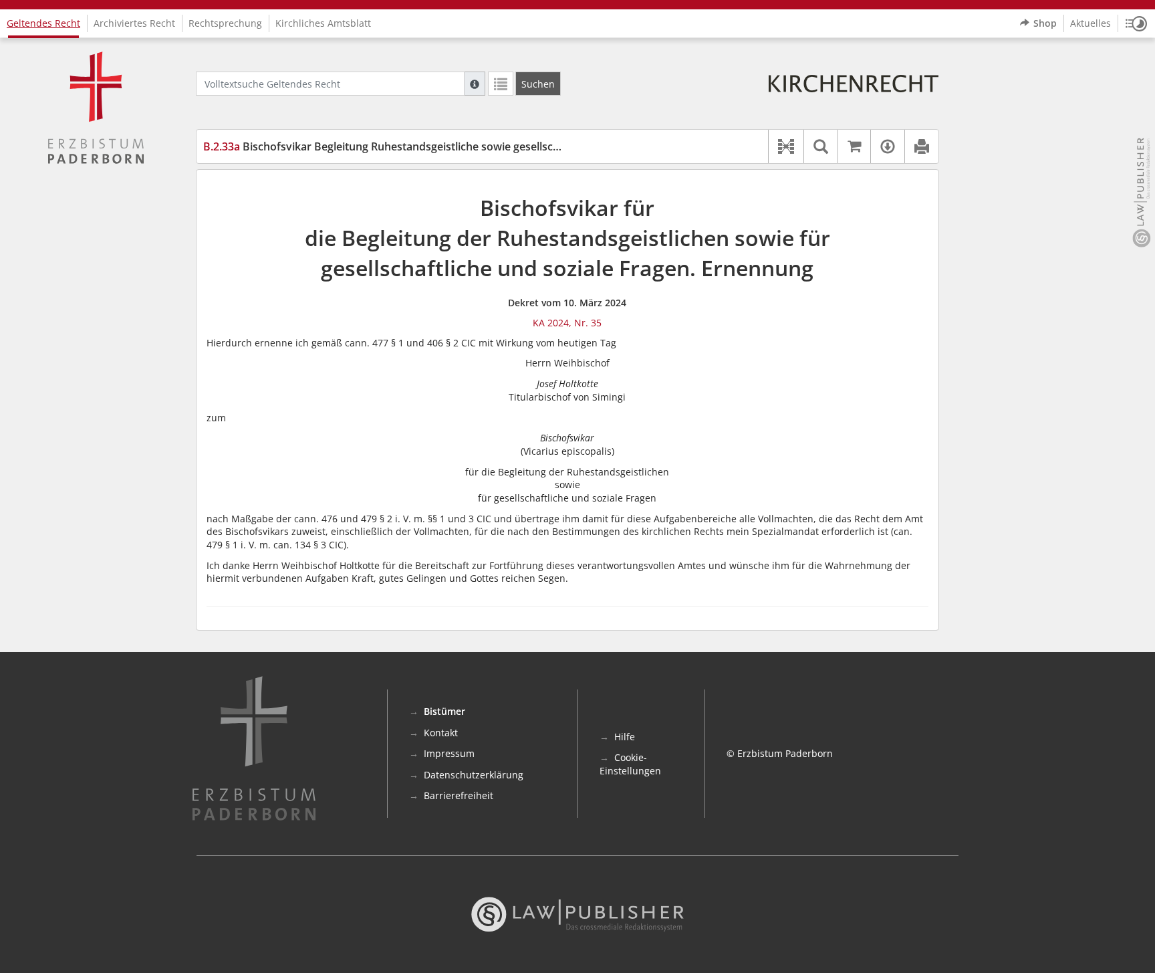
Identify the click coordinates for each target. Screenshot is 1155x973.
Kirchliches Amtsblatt (323, 23)
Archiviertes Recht (134, 23)
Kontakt (441, 732)
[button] (1136, 23)
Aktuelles (1090, 23)
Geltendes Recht (43, 23)
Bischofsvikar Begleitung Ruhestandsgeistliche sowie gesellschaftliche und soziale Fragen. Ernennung (480, 146)
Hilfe (624, 736)
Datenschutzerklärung (473, 774)
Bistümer (444, 711)
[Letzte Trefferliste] (500, 84)
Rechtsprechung (225, 23)
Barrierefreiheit (458, 795)
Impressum (449, 753)
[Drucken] (921, 146)
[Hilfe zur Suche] (474, 84)
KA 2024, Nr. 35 (567, 322)
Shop (1045, 23)
